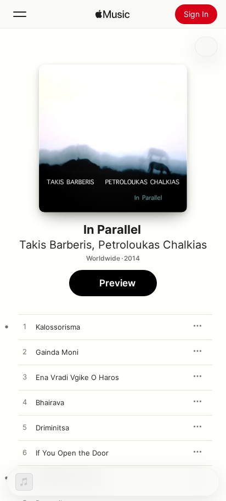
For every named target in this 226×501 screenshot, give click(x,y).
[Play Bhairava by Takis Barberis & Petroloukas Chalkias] (25, 402)
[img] (112, 14)
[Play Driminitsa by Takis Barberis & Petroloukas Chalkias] (25, 428)
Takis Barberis (55, 244)
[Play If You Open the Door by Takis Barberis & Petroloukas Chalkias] (25, 453)
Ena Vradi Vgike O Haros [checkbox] (77, 377)
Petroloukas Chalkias (152, 244)
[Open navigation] (20, 14)
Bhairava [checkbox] (50, 402)
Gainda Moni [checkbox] (57, 352)
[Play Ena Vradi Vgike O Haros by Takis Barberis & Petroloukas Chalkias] (25, 377)
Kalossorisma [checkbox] (58, 327)
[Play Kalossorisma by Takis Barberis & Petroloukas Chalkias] (25, 327)
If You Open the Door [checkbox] (72, 452)
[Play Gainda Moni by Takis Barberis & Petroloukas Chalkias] (25, 352)
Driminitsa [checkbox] (52, 427)
